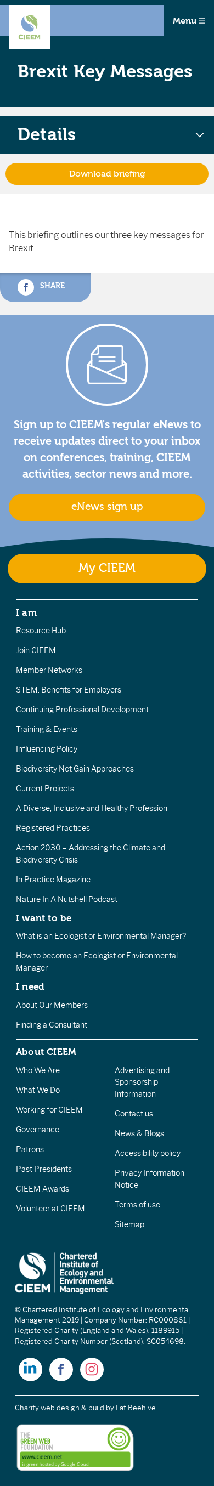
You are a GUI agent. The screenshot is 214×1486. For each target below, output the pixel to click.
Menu (186, 21)
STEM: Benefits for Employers (68, 690)
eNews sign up (107, 507)
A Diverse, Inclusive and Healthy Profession (91, 808)
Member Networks (49, 670)
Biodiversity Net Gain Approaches (75, 769)
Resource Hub (41, 631)
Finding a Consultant (51, 1025)
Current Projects (45, 788)
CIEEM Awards (42, 1189)
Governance (37, 1130)
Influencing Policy (46, 749)
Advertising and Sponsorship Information (142, 1082)
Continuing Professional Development (82, 709)
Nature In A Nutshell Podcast (66, 899)
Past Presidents (44, 1169)
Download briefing (107, 174)
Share (51, 286)
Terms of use (137, 1205)
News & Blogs (139, 1133)
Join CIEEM (36, 650)
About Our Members (52, 1005)
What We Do (38, 1090)
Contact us (134, 1114)
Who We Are (38, 1070)
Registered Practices (53, 828)
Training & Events (46, 729)
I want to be (44, 917)
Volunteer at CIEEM (50, 1208)
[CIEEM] (29, 27)
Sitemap (129, 1224)
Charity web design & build (59, 1408)
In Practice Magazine (53, 879)
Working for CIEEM (49, 1110)
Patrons (30, 1149)
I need (30, 986)
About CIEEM (46, 1051)
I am (26, 612)
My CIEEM (107, 568)
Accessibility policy (148, 1153)
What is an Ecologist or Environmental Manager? (101, 936)
